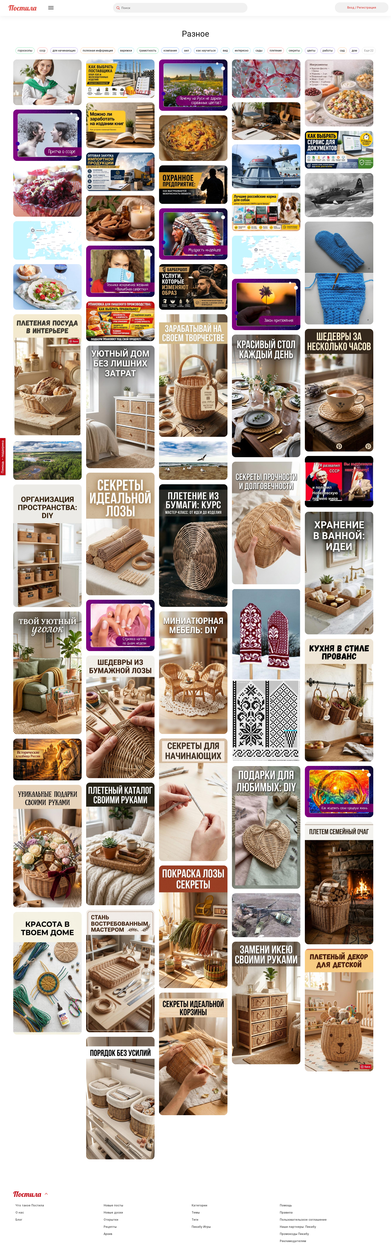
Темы (196, 1212)
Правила (286, 1212)
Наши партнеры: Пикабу (298, 1226)
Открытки (111, 1219)
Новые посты (113, 1205)
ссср (42, 50)
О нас (19, 1212)
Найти (229, 8)
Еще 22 (368, 50)
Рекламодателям (293, 1241)
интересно (241, 50)
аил (186, 50)
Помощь (286, 1205)
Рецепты (110, 1226)
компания (170, 50)
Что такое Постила (29, 1205)
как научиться (206, 50)
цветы (311, 50)
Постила (22, 7)
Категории (199, 1205)
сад (342, 50)
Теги (195, 1219)
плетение (276, 50)
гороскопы (25, 50)
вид (225, 50)
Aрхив (108, 1234)
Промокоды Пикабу (294, 1234)
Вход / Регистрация (361, 7)
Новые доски (113, 1212)
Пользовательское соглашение (303, 1219)
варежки (126, 50)
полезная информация (98, 50)
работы (328, 50)
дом (354, 50)
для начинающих (64, 50)
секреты (294, 50)
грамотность (147, 50)
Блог (18, 1219)
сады (259, 50)
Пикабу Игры (201, 1226)
